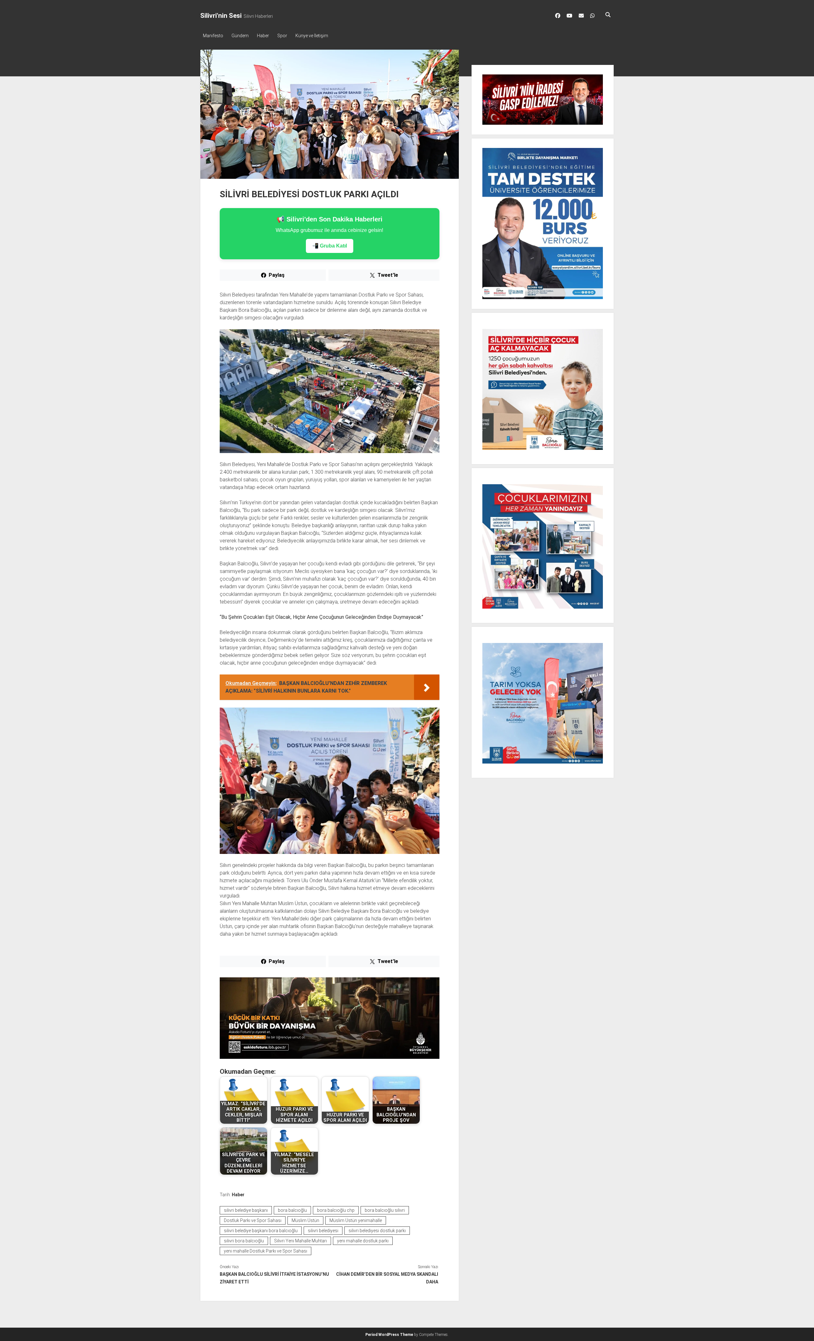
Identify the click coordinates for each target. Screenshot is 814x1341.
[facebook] (557, 15)
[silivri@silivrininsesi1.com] (581, 15)
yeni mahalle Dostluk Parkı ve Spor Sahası (265, 1251)
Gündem (240, 35)
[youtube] (569, 15)
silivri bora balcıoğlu (244, 1240)
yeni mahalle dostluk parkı (363, 1240)
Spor (282, 35)
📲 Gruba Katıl (329, 245)
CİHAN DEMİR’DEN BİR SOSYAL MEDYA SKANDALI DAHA (387, 1278)
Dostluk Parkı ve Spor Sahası (252, 1220)
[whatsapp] (592, 15)
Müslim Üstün (305, 1220)
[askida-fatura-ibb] (329, 1057)
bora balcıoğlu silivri (385, 1210)
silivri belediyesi (323, 1230)
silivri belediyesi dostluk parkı (377, 1230)
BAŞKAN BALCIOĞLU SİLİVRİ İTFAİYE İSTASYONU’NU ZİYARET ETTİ (274, 1278)
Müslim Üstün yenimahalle (355, 1220)
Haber (263, 35)
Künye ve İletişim (311, 35)
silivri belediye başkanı (246, 1210)
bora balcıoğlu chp (336, 1210)
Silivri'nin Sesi (221, 15)
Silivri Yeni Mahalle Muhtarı (300, 1240)
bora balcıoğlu (292, 1210)
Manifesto (213, 35)
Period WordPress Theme (389, 1334)
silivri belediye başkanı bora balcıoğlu (261, 1230)
